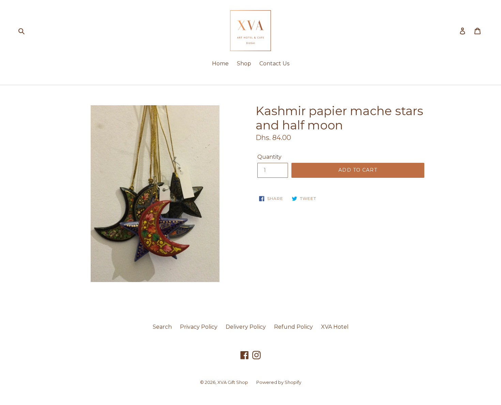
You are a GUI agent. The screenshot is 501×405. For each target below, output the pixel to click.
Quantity (269, 157)
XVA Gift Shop (232, 382)
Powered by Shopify (278, 382)
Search (162, 327)
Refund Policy (293, 327)
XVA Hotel (335, 327)
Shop (244, 63)
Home (220, 63)
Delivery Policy (246, 327)
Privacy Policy (198, 327)
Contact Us (274, 63)
